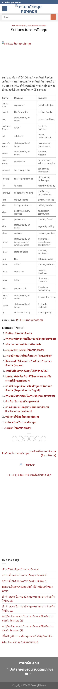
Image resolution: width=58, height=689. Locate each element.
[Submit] (53, 17)
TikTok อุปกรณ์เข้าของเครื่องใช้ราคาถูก (29, 474)
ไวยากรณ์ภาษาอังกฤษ (37, 26)
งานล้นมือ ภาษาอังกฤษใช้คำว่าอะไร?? (26, 370)
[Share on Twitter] (26, 438)
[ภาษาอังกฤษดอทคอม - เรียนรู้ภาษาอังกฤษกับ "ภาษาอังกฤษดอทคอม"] (29, 8)
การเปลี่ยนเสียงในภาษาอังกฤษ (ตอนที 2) (24, 575)
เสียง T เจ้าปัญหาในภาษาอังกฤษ (20, 569)
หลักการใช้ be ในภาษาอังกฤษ (22, 416)
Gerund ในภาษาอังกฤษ (18, 427)
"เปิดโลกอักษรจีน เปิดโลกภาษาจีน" (30, 671)
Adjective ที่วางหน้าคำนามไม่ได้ (20, 642)
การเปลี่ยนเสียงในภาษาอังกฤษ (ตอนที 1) (24, 580)
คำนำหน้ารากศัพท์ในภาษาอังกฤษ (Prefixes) (30, 395)
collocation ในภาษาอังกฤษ (20, 422)
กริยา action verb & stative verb (23, 344)
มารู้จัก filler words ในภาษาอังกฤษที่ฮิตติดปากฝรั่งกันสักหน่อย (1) (27, 628)
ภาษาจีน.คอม (29, 663)
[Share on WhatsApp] (14, 438)
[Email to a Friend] (32, 438)
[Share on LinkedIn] (43, 438)
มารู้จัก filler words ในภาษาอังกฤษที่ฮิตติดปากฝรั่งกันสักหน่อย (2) (27, 618)
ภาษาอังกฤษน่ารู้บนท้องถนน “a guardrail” (29, 355)
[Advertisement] (29, 521)
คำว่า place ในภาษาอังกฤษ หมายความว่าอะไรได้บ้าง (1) (28, 598)
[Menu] (4, 8)
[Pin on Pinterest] (37, 438)
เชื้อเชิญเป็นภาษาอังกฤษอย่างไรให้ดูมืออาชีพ (27, 636)
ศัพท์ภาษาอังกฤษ (19, 26)
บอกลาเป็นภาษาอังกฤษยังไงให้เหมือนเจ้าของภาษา (27, 588)
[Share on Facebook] (20, 438)
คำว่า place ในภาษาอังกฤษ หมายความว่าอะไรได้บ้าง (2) (28, 608)
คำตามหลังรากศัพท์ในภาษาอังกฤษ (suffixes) (30, 338)
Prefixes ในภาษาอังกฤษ (29, 320)
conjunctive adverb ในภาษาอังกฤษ (24, 349)
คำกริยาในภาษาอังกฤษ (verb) (22, 401)
